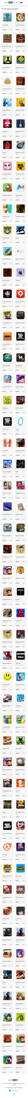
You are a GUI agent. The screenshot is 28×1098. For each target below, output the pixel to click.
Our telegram (15, 1090)
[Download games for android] (9, 3)
